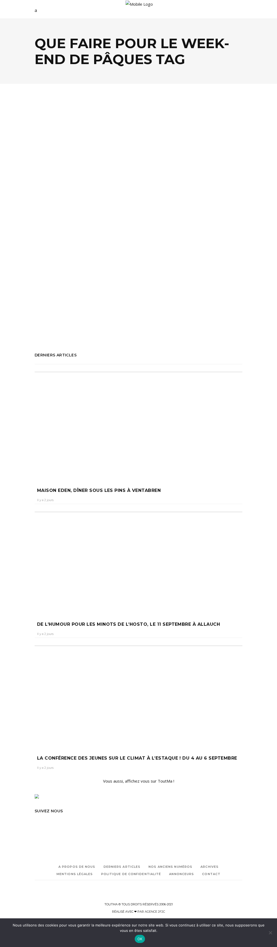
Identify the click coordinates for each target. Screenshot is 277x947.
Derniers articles (122, 867)
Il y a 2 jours (45, 500)
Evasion (65, 159)
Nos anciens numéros (170, 867)
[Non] (270, 932)
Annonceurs (181, 874)
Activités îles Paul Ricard (53, 239)
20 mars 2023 (80, 191)
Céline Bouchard (51, 191)
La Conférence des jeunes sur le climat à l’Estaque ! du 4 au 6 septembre (137, 758)
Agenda (48, 159)
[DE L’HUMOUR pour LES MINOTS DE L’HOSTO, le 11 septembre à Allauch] (138, 561)
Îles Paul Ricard (60, 262)
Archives (209, 867)
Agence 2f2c (155, 911)
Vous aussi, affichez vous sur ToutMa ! (138, 781)
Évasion (41, 254)
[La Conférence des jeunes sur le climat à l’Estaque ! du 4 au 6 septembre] (138, 695)
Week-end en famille (50, 330)
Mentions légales (75, 874)
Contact (211, 874)
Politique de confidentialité (131, 874)
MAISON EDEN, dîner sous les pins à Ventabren (99, 490)
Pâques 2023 (45, 269)
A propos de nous (76, 867)
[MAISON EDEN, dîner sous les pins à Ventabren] (138, 424)
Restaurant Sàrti (47, 307)
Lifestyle (84, 159)
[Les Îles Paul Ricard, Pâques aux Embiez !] (84, 131)
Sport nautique (62, 322)
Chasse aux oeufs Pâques (54, 247)
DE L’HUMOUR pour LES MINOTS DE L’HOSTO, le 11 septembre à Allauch (128, 624)
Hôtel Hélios (58, 254)
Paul (60, 269)
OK (140, 939)
